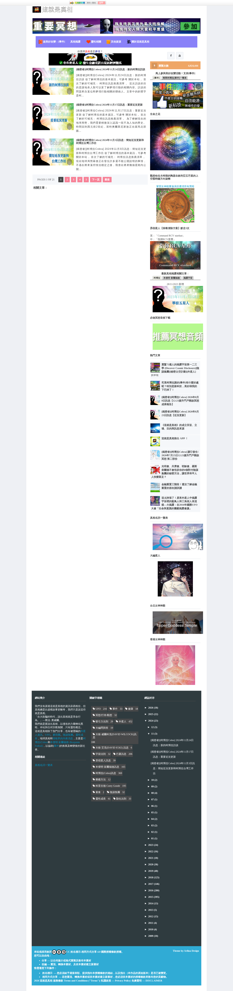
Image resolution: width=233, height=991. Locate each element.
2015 (151, 897)
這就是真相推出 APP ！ (175, 438)
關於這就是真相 (140, 41)
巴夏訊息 (121, 754)
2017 (151, 884)
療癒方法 (101, 779)
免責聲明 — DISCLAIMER (147, 980)
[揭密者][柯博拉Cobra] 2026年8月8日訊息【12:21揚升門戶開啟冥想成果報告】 (180, 401)
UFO (47, 734)
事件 (56, 745)
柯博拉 (157, 278)
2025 (151, 714)
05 (152, 812)
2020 (151, 864)
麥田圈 (56, 734)
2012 (151, 916)
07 (152, 799)
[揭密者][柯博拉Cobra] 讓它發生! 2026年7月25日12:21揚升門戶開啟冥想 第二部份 (180, 455)
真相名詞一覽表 (44, 765)
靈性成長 (101, 798)
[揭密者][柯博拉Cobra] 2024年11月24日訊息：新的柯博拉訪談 (110, 69)
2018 (151, 877)
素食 (98, 792)
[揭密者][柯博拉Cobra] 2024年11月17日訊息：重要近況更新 (109, 104)
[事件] (157, 78)
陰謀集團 (68, 734)
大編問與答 (102, 727)
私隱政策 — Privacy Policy (115, 980)
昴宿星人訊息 (103, 760)
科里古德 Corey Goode (108, 785)
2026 (151, 707)
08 (152, 793)
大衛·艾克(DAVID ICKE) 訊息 (112, 747)
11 (152, 733)
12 (152, 727)
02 (152, 832)
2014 (151, 903)
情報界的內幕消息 (63, 738)
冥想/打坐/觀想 (104, 715)
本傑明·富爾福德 (171, 278)
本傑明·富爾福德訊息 (107, 766)
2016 (151, 890)
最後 (107, 179)
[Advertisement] (90, 223)
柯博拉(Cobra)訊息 (106, 773)
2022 (151, 851)
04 (152, 819)
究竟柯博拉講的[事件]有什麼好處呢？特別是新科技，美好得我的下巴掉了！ (180, 386)
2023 (151, 845)
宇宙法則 (101, 754)
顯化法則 (121, 798)
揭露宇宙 (188, 278)
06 (152, 806)
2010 (151, 929)
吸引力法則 (102, 721)
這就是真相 (46, 980)
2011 (151, 923)
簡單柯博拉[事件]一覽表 (175, 78)
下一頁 (96, 179)
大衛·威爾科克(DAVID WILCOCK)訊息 (114, 736)
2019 (151, 871)
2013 (151, 910)
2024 (151, 720)
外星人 (122, 721)
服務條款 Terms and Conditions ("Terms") (76, 980)
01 (152, 838)
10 (152, 780)
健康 (130, 708)
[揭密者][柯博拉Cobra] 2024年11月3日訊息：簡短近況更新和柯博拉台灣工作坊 (173, 768)
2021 (151, 858)
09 (152, 786)
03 (152, 825)
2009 (151, 936)
